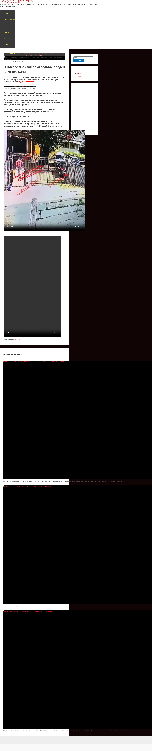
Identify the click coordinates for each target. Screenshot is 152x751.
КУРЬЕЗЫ (6, 45)
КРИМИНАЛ (6, 32)
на (53, 93)
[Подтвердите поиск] (75, 60)
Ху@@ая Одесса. (27, 82)
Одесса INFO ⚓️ (18, 339)
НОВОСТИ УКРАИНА (9, 19)
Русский (79, 76)
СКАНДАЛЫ (6, 38)
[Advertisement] (84, 109)
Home (5, 54)
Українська (80, 73)
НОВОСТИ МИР (7, 26)
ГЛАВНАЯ (6, 13)
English (79, 71)
